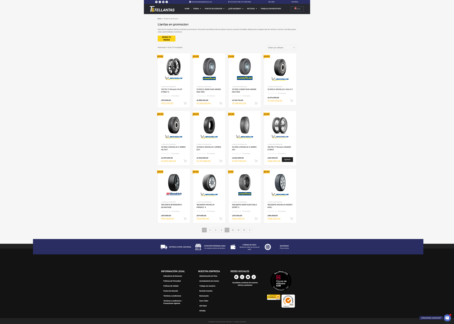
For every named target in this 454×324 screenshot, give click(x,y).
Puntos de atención (213, 9)
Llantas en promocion (168, 86)
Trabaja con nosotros (271, 9)
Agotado (287, 160)
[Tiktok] (167, 2)
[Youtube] (163, 2)
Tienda (196, 9)
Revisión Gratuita (205, 291)
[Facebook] (156, 2)
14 (238, 230)
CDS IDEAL (294, 2)
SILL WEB (271, 2)
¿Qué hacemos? (234, 9)
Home (187, 9)
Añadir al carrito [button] (185, 103)
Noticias (251, 9)
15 (244, 230)
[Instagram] (160, 2)
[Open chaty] (447, 317)
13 (233, 230)
